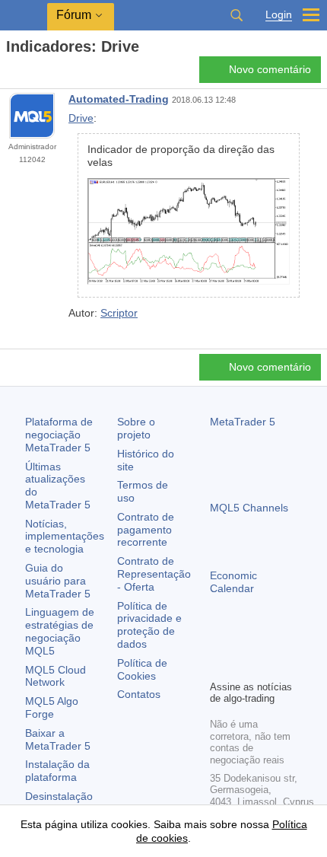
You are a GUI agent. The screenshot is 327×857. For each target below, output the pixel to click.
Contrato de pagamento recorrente (145, 530)
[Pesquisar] (236, 15)
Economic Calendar (233, 581)
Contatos (138, 694)
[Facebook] (219, 641)
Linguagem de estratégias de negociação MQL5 (59, 631)
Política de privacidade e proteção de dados (149, 625)
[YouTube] (292, 641)
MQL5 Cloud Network (55, 676)
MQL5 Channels (249, 508)
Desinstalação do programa (59, 802)
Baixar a (57, 739)
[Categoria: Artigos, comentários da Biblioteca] (29, 74)
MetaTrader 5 (242, 422)
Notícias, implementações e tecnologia (64, 537)
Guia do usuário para (57, 581)
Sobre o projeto (136, 428)
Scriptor (119, 313)
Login (278, 15)
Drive (81, 118)
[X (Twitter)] (268, 641)
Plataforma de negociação (59, 435)
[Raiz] (10, 73)
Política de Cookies (142, 669)
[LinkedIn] (219, 666)
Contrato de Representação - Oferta (154, 574)
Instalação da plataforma (57, 770)
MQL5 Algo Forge (51, 707)
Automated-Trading (118, 99)
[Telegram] (243, 641)
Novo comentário (270, 69)
